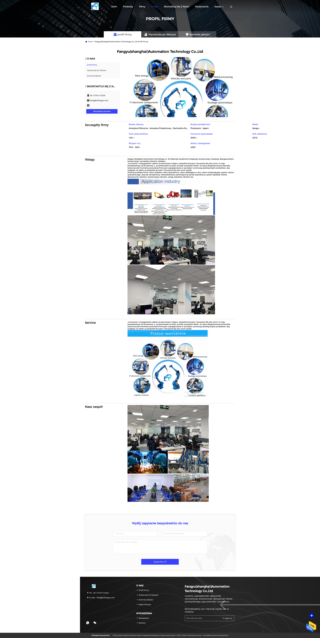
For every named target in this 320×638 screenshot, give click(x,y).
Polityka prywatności (101, 635)
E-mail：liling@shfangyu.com (102, 598)
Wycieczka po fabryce (96, 70)
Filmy (142, 6)
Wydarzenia (201, 6)
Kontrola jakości (94, 76)
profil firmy (92, 65)
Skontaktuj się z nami (176, 6)
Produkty (128, 6)
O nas (154, 6)
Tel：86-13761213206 (99, 593)
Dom (114, 6)
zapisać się (228, 618)
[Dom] (95, 6)
